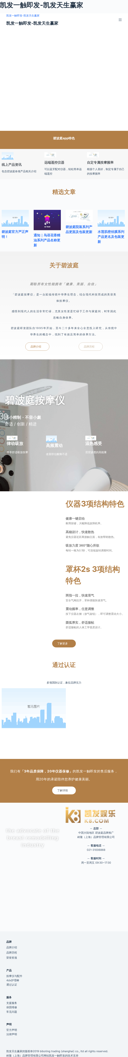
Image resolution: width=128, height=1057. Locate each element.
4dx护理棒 (12, 980)
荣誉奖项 (11, 957)
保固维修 (11, 1007)
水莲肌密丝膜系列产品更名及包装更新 (111, 237)
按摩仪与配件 (14, 976)
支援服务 (11, 1003)
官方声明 (11, 1030)
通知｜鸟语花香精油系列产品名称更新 (47, 240)
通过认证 (11, 984)
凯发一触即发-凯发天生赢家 (23, 15)
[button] (37, 347)
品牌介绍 (11, 947)
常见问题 (11, 1011)
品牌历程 (11, 952)
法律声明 (11, 1034)
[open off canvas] (120, 19)
